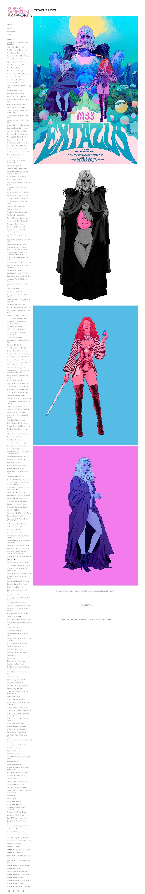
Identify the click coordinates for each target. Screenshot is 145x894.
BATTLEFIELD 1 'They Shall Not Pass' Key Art (19, 861)
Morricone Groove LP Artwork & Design (17, 634)
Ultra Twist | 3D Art (13, 510)
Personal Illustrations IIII (15, 516)
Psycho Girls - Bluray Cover (16, 215)
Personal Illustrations (14, 801)
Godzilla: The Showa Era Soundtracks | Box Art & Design (19, 453)
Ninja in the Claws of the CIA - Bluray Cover (19, 241)
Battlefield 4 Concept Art (15, 877)
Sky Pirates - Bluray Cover (15, 80)
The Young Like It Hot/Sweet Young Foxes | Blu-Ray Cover (18, 364)
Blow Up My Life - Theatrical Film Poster (18, 258)
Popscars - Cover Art (14, 209)
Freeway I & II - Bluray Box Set (17, 137)
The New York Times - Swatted (17, 812)
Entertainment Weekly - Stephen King (19, 710)
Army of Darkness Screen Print (17, 643)
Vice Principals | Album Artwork (17, 614)
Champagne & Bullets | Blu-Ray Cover (19, 446)
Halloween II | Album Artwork (16, 524)
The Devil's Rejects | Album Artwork (19, 606)
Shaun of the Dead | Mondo (16, 587)
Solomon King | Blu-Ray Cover (17, 318)
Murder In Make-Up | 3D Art (16, 412)
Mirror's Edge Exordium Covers (17, 781)
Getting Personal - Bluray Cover (17, 195)
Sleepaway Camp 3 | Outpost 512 (18, 548)
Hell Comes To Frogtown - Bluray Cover (18, 236)
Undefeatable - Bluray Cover (16, 245)
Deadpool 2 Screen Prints (15, 646)
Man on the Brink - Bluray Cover (17, 134)
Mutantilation (11, 795)
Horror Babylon (12, 798)
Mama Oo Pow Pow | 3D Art (16, 460)
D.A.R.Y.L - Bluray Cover (15, 158)
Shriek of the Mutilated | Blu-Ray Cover (17, 377)
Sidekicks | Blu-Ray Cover (15, 315)
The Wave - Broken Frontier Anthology (16, 808)
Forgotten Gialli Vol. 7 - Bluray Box (18, 74)
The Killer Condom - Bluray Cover (18, 198)
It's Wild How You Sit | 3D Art (16, 476)
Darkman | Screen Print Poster (17, 584)
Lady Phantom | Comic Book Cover (18, 595)
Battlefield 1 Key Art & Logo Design (18, 865)
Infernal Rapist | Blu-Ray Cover (17, 329)
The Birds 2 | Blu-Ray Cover (16, 368)
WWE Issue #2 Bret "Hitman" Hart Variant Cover (18, 768)
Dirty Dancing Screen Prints (16, 661)
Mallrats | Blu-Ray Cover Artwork (17, 498)
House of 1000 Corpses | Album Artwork (17, 610)
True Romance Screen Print (16, 699)
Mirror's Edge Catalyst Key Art (17, 871)
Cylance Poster (12, 751)
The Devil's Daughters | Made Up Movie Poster (18, 569)
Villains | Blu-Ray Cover (14, 337)
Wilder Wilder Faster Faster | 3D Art (18, 479)
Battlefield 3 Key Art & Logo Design (18, 880)
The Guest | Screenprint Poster (17, 507)
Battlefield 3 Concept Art (15, 883)
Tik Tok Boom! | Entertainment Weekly (19, 434)
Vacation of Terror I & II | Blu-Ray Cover (17, 280)
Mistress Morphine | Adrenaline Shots (19, 573)
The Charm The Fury (14, 748)
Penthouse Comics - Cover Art (17, 149)
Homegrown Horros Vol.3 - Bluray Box (18, 121)
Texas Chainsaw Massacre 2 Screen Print (19, 758)
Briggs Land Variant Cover (15, 723)
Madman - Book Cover (14, 91)
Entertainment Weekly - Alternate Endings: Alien (18, 714)
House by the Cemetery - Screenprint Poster (19, 183)
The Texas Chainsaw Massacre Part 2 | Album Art (19, 402)
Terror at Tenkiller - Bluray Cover (17, 218)
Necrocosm (11, 655)
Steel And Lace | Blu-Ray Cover (17, 423)
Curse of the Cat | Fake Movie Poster (19, 513)
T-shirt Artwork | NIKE (14, 616)
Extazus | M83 (11, 559)
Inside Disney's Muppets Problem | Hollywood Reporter (18, 488)
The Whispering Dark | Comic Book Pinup (18, 599)
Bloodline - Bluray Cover (15, 77)
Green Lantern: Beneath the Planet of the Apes (19, 741)
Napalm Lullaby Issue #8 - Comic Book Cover (17, 43)
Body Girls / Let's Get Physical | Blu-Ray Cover (19, 301)
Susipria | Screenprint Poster (16, 504)
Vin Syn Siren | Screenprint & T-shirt (19, 307)
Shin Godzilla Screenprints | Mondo (18, 565)
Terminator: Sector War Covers (17, 652)
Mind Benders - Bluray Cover (16, 71)
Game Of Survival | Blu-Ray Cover (18, 383)
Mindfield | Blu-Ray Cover (15, 345)
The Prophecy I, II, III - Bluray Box (18, 143)
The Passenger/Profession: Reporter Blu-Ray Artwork (19, 668)
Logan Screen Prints (13, 696)
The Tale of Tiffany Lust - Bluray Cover (17, 188)
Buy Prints (11, 28)
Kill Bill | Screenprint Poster (16, 492)
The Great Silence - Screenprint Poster (17, 202)
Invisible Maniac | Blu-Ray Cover (17, 348)
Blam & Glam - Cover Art (15, 179)
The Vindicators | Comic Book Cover (19, 262)
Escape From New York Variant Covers (17, 822)
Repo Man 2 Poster (13, 754)
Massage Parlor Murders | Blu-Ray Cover (18, 296)
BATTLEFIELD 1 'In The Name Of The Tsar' (19, 857)
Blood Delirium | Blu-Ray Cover (17, 351)
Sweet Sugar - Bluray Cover (16, 96)
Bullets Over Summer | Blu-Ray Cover (19, 276)
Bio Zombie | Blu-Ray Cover (16, 292)
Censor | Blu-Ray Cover (15, 437)
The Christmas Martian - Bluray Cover (19, 152)
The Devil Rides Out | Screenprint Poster (18, 430)
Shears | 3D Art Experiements (17, 465)
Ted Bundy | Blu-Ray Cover (16, 304)
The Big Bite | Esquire (14, 627)
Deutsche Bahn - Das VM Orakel (18, 686)
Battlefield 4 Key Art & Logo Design (18, 874)
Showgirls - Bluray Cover (15, 224)
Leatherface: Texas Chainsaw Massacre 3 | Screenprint (16, 552)
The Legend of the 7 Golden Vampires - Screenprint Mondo (17, 248)
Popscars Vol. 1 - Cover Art (16, 206)
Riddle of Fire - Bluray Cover (16, 104)
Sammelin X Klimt (12, 762)
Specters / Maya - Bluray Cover (17, 128)
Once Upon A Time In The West (17, 273)
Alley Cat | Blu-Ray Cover (15, 449)
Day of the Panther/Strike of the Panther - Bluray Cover (17, 173)
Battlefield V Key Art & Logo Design (18, 850)
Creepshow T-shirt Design (15, 683)
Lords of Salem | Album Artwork (17, 457)
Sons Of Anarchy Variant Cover (17, 818)
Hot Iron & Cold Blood (14, 270)
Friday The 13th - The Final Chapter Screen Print (18, 703)
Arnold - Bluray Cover (14, 166)
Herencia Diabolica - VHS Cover (17, 131)
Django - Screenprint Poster (16, 62)
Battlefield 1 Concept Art (15, 868)
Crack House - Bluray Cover (16, 53)
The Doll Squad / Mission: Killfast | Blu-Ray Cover (18, 333)
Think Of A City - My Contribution (18, 838)
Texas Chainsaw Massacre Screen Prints (18, 673)
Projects (10, 40)
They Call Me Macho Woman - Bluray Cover (19, 87)
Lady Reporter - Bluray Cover (16, 107)
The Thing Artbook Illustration (17, 707)
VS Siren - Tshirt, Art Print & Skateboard (16, 162)
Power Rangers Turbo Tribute (17, 732)
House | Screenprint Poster (16, 784)
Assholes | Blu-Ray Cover (15, 440)
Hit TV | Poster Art (13, 778)
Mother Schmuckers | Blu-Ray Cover (19, 398)
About (9, 25)
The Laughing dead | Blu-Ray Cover (18, 426)
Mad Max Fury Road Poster (16, 775)
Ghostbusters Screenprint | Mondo (18, 562)
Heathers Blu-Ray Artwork (15, 664)
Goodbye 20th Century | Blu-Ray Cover (18, 285)
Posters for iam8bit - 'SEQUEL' (17, 835)
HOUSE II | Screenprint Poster (17, 787)
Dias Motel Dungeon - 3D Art (16, 65)
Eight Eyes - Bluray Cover (15, 94)
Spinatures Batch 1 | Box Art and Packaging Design (17, 483)
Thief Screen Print (13, 677)
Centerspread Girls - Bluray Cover (18, 192)
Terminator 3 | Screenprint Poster (18, 545)
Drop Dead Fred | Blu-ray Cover (17, 406)
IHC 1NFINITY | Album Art (15, 289)
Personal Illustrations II (14, 804)
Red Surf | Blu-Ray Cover (15, 380)
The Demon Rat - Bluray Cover (17, 212)
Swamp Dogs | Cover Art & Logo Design (17, 472)
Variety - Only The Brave (15, 689)
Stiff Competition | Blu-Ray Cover (17, 392)
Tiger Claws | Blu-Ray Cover (16, 420)
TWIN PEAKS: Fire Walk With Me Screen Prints (17, 693)
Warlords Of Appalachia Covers (17, 772)
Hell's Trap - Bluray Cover (15, 83)
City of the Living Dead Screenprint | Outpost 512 (19, 542)
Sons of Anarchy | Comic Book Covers (17, 591)
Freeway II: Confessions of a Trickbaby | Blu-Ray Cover (16, 322)
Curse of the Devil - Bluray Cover (18, 56)
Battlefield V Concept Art (15, 853)
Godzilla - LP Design (13, 68)
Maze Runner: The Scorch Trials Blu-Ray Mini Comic (19, 791)
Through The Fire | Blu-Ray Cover (18, 443)
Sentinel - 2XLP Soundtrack (16, 227)
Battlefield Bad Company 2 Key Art (18, 886)
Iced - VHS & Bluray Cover (15, 47)
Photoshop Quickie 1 (14, 844)
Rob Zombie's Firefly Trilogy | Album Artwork (19, 311)
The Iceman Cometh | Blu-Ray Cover (19, 354)
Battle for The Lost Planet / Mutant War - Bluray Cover (18, 231)
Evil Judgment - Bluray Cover (16, 176)
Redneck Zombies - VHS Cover (17, 146)
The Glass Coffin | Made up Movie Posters (18, 537)
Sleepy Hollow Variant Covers (17, 832)
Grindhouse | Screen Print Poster (18, 581)
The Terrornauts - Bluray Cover (17, 50)
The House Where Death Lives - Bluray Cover (17, 111)
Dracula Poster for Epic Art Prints (18, 826)
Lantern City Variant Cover (15, 815)
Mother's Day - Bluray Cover (16, 155)
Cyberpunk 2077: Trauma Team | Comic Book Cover (17, 520)
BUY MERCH (11, 31)
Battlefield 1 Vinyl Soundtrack (16, 726)
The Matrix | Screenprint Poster (17, 501)
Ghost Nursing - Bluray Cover (17, 169)
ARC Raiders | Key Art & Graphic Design (17, 416)
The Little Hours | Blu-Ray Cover (17, 386)
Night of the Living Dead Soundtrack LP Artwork (19, 639)
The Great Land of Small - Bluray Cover (17, 116)
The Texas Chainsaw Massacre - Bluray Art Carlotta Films (17, 253)
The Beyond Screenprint (15, 630)
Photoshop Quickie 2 (14, 847)
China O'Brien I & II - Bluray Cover (18, 125)
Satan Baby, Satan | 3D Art (15, 533)
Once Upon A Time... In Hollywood (18, 495)
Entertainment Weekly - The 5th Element (17, 719)
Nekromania (11, 658)
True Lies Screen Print (14, 649)
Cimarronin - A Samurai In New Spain (19, 841)
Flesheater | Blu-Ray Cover (16, 395)
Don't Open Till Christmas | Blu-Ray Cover (18, 341)
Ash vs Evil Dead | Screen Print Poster (17, 577)
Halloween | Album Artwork (16, 527)
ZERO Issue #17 (12, 829)
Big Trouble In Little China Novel (17, 745)
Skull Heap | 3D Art (13, 463)
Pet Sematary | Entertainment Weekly (19, 619)
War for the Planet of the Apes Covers (17, 736)
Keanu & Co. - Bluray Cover (16, 59)
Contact (10, 34)
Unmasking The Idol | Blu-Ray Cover (19, 360)
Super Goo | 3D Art (13, 530)
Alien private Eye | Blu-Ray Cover (18, 389)
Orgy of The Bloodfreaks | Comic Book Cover (18, 266)
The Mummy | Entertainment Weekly (19, 556)
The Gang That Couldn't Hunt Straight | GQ (19, 623)
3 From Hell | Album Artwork (16, 603)
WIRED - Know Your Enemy (16, 729)
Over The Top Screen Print (16, 680)
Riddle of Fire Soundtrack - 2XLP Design (18, 100)
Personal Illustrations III (14, 765)
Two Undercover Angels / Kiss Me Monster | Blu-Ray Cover (18, 372)
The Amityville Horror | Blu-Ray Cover (19, 357)
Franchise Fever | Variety (15, 468)
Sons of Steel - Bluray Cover (16, 140)
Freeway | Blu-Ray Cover (15, 326)
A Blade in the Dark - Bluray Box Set (19, 221)
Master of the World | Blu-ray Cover (18, 409)
